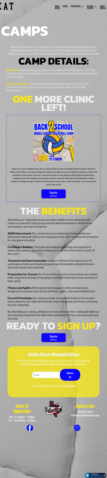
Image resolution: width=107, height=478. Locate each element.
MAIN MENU (57, 7)
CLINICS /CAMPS (90, 7)
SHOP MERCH (103, 7)
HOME (65, 6)
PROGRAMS (76, 6)
